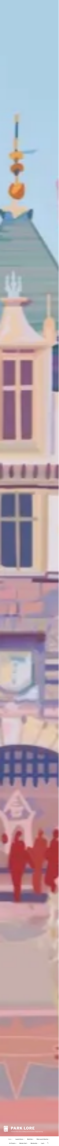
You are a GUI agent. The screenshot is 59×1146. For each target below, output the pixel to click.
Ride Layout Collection (42, 1139)
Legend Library (19, 1139)
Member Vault (23, 1143)
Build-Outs (30, 1139)
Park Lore (23, 1128)
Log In (42, 1143)
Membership (34, 1143)
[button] (48, 1143)
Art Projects (12, 1143)
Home (9, 1139)
